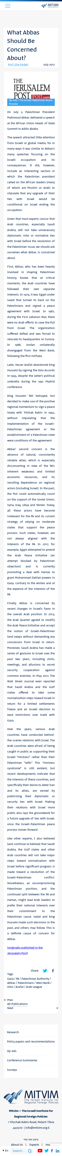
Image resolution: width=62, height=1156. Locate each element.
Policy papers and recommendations (31, 1042)
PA (17, 979)
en (6, 1151)
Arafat (20, 987)
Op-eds (12, 1051)
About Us (17, 1145)
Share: (35, 971)
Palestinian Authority (35, 979)
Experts (34, 1145)
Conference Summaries (22, 1060)
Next (10, 1008)
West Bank (43, 983)
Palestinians (26, 983)
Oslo (10, 987)
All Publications (17, 1004)
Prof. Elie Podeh (18, 65)
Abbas (11, 983)
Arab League (34, 987)
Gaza (10, 979)
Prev (10, 1000)
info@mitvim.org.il (37, 1128)
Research (13, 1032)
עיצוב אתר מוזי (31, 1139)
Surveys (12, 1070)
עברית (6, 977)
